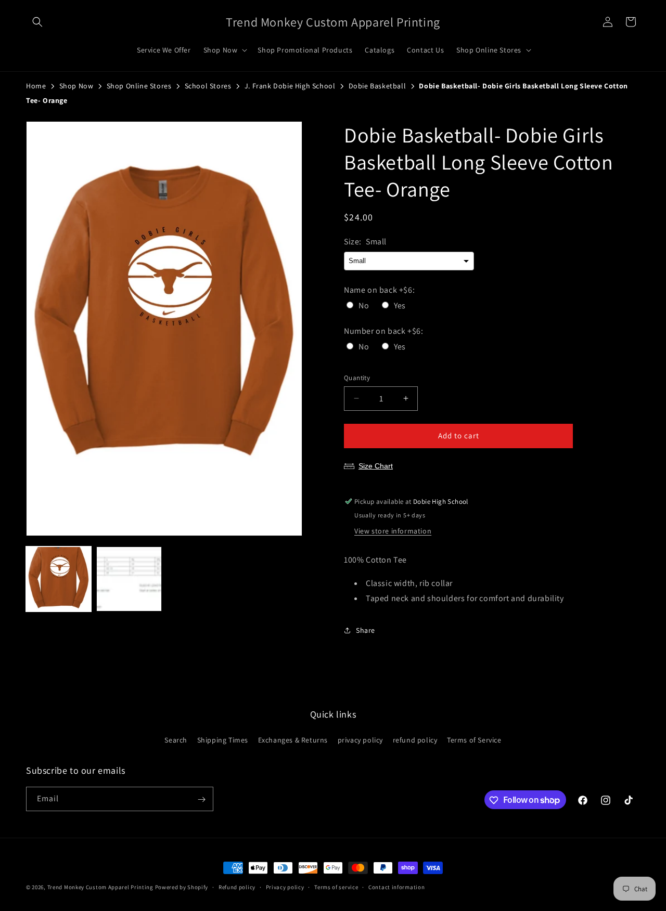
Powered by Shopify (182, 887)
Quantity (357, 377)
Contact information (396, 886)
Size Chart (375, 466)
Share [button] (365, 630)
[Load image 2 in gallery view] (128, 578)
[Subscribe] (201, 799)
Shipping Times (222, 739)
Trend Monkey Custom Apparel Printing (100, 887)
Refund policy (237, 886)
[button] (37, 21)
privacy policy (360, 739)
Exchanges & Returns (293, 739)
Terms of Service (474, 739)
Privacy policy (285, 886)
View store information (392, 531)
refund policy (415, 739)
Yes (400, 305)
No (363, 305)
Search (175, 739)
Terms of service (336, 886)
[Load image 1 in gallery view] (58, 578)
